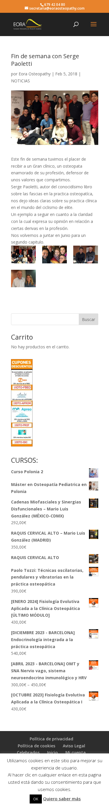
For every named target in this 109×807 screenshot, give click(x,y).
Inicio (52, 752)
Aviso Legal (74, 746)
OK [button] (35, 798)
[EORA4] (54, 254)
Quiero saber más (62, 798)
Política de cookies (36, 746)
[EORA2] (23, 278)
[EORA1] (23, 254)
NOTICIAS (20, 81)
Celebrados (28, 752)
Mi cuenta (75, 752)
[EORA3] (85, 254)
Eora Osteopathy (35, 74)
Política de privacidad (51, 739)
